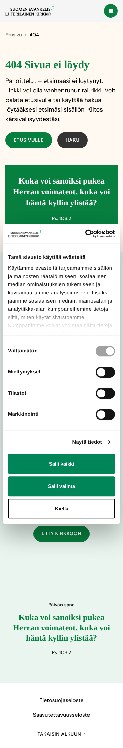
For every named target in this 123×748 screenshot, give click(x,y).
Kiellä (61, 508)
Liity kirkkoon (61, 534)
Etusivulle (29, 140)
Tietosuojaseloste (61, 700)
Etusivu (13, 35)
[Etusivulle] (29, 10)
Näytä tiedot (87, 442)
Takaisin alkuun (59, 734)
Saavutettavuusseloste (61, 714)
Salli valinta (61, 486)
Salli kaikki (61, 464)
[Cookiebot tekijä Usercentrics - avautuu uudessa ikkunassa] (86, 233)
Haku (73, 140)
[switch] (105, 372)
